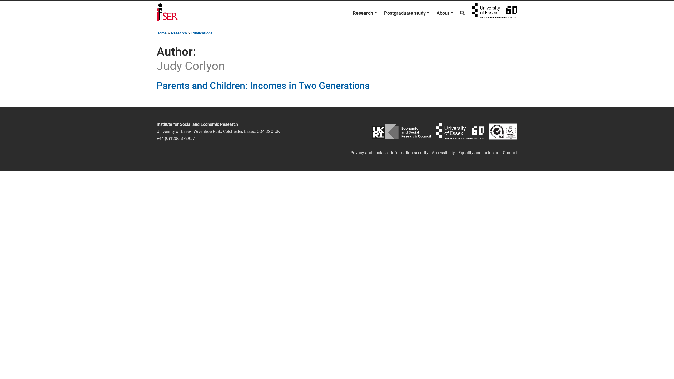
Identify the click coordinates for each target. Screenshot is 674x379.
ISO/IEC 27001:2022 (503, 131)
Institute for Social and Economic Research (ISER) (167, 12)
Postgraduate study (405, 13)
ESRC (401, 131)
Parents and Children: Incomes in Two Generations (263, 85)
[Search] (462, 13)
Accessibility (443, 152)
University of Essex (494, 12)
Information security (409, 152)
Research (363, 13)
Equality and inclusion (478, 152)
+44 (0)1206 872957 (176, 138)
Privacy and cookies (369, 152)
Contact (510, 152)
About (443, 13)
